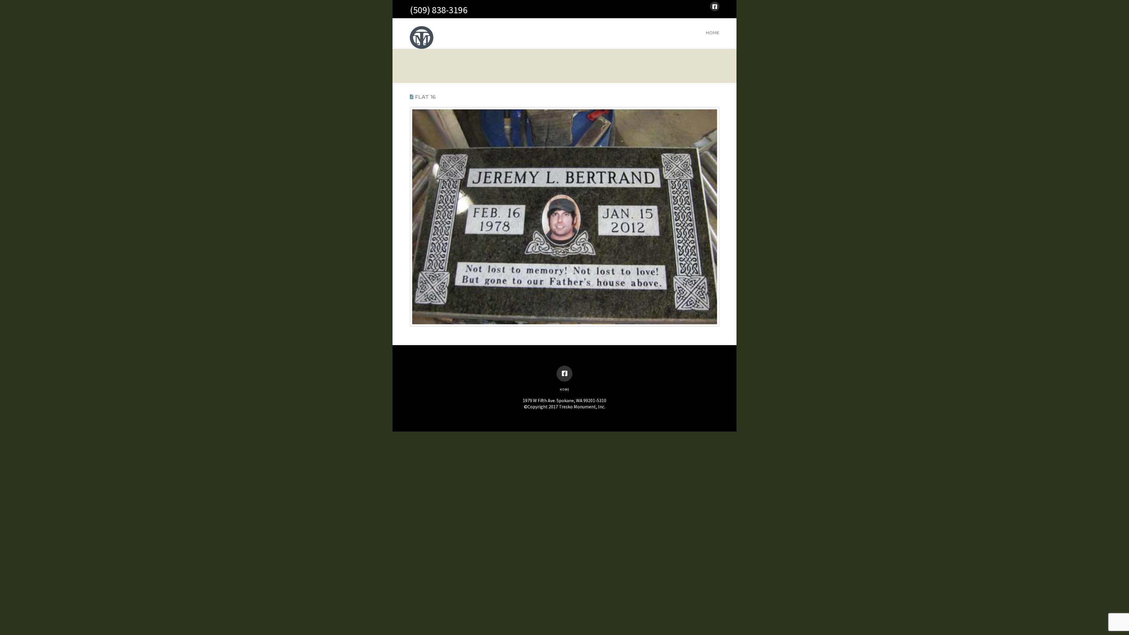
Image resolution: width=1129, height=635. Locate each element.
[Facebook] (714, 6)
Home (564, 389)
